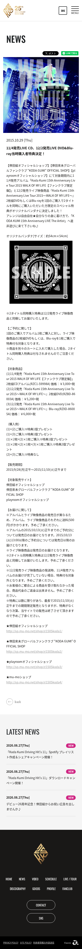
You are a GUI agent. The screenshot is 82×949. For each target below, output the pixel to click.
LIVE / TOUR (70, 879)
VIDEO (35, 879)
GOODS (36, 888)
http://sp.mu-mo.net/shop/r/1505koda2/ (34, 651)
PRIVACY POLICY (10, 942)
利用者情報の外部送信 (43, 942)
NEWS (22, 879)
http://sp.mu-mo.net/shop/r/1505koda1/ (34, 631)
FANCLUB (67, 888)
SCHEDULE (51, 879)
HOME (9, 879)
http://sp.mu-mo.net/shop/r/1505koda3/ (34, 667)
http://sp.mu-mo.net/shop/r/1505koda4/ (34, 682)
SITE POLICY (26, 942)
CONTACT (41, 905)
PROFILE (51, 888)
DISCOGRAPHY (18, 888)
